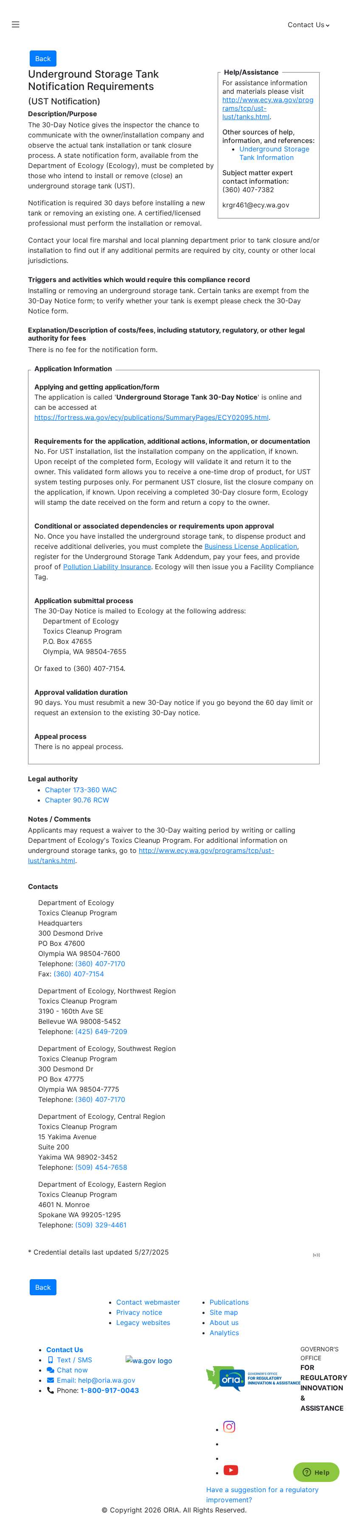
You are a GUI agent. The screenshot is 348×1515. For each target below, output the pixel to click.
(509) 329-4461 (100, 1225)
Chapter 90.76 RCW (77, 800)
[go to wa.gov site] (149, 1360)
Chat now (71, 1370)
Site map (224, 1312)
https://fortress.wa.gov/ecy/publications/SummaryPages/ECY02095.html (151, 417)
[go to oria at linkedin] (229, 1458)
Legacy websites (143, 1322)
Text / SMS (73, 1360)
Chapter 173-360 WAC (81, 789)
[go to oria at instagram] (229, 1429)
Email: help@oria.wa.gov (95, 1380)
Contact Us (64, 1349)
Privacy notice (139, 1312)
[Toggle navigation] (16, 25)
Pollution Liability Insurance (107, 566)
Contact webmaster (148, 1302)
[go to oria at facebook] (230, 1444)
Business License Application (251, 546)
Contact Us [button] (306, 24)
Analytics (224, 1332)
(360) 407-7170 (100, 963)
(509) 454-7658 (101, 1167)
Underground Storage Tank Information (274, 153)
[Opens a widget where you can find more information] (316, 1473)
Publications (229, 1302)
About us (224, 1322)
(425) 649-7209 (101, 1031)
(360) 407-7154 (78, 974)
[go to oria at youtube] (231, 1472)
